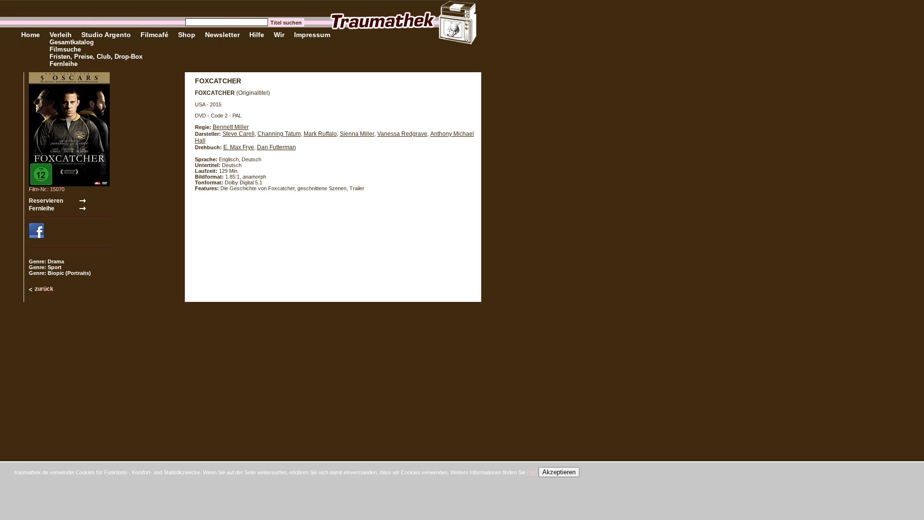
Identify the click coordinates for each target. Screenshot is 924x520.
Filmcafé (154, 35)
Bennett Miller (231, 127)
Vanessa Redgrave (402, 133)
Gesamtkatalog (72, 42)
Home (30, 35)
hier (532, 472)
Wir (279, 35)
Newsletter (222, 35)
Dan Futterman (276, 147)
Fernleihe (63, 63)
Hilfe (256, 35)
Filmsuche (65, 49)
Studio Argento (106, 35)
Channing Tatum (279, 133)
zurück (44, 289)
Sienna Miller (357, 133)
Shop (186, 35)
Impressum (312, 35)
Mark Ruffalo (320, 133)
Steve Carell (238, 133)
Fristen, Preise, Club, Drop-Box (96, 56)
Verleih (61, 35)
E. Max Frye (238, 147)
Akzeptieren (559, 472)
